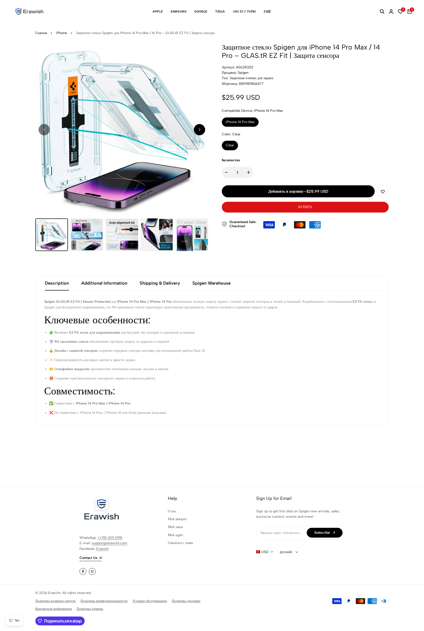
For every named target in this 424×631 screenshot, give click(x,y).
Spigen (243, 73)
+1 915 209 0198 (109, 538)
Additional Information (104, 283)
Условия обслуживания (149, 601)
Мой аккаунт (177, 519)
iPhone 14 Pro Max (240, 122)
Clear (230, 145)
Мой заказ (175, 527)
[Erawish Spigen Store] (29, 11)
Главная (41, 33)
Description (57, 283)
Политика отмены (90, 609)
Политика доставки (186, 601)
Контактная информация (53, 609)
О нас (172, 511)
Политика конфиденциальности (104, 601)
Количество (231, 160)
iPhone (61, 33)
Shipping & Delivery (160, 283)
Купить (305, 207)
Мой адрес (175, 535)
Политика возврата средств (55, 601)
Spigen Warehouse (211, 283)
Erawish (102, 549)
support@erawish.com (109, 543)
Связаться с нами (180, 543)
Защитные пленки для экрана (251, 78)
